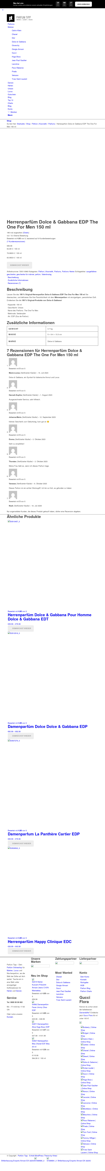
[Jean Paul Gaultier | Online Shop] (89, 1088)
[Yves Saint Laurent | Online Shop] (89, 1152)
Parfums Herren (68, 271)
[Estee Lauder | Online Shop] (89, 1070)
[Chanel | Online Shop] (89, 1053)
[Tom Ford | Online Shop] (89, 1135)
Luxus (16, 970)
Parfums (57, 271)
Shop (9, 120)
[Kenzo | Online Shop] (89, 1094)
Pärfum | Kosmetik (45, 271)
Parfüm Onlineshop (14, 967)
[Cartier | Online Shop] (89, 1047)
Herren (9, 990)
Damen (19, 990)
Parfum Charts (86, 991)
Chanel (59, 976)
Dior (57, 979)
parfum (38, 274)
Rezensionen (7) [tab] (14, 283)
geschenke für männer (25, 274)
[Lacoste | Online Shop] (89, 1100)
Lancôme (59, 994)
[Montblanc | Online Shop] (89, 1111)
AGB (82, 985)
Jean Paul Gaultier (63, 991)
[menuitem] (53, 24)
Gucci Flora (88, 1015)
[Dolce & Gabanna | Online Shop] (89, 1065)
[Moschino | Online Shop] (89, 1117)
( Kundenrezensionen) (16, 241)
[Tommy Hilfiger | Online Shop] (89, 1140)
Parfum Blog (85, 988)
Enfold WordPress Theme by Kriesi (43, 1155)
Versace (59, 997)
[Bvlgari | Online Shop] (89, 1036)
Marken (10, 970)
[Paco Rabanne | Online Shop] (89, 1123)
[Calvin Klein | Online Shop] (89, 1041)
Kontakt (10, 1017)
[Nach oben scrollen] (0, 1169)
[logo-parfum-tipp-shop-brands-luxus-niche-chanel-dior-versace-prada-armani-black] (20, 21)
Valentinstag (46, 274)
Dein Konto (84, 976)
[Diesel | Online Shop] (89, 1059)
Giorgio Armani (62, 985)
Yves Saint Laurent (63, 1000)
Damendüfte (84, 1012)
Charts (26, 232)
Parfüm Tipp (23, 1155)
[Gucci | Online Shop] (89, 1076)
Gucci (58, 988)
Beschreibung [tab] (13, 277)
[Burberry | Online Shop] (89, 1030)
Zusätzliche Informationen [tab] (18, 280)
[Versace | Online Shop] (89, 1146)
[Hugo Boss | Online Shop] (89, 1082)
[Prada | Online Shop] (89, 1129)
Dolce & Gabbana (63, 982)
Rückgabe (84, 982)
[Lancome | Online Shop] (89, 1106)
